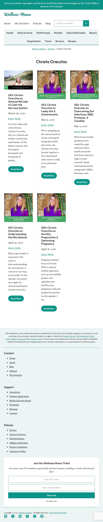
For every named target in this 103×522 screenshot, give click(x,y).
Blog (11, 366)
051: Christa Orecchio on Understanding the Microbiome (17, 232)
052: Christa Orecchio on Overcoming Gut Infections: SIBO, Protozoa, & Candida (84, 112)
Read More (16, 169)
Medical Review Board (20, 400)
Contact (13, 413)
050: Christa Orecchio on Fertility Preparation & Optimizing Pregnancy (49, 235)
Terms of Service (69, 336)
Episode (51, 49)
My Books (14, 404)
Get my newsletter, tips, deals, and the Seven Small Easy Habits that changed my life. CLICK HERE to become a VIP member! (51, 5)
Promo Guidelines (18, 447)
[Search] (86, 23)
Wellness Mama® (25, 513)
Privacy (13, 430)
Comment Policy (36, 339)
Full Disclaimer (82, 336)
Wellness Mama (38, 49)
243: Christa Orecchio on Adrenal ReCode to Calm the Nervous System (18, 102)
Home (12, 358)
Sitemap (13, 409)
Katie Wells (14, 118)
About (12, 362)
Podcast (13, 371)
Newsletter (14, 392)
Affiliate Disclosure (18, 339)
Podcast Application (19, 396)
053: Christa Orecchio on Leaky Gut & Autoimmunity (49, 109)
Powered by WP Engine (58, 513)
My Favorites (15, 375)
